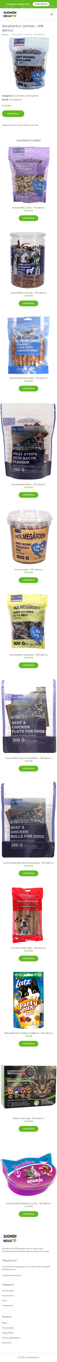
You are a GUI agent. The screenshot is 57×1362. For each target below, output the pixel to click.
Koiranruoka (8, 1295)
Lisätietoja (13, 113)
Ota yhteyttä (8, 1328)
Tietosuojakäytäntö (11, 1337)
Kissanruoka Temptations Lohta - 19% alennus (28, 1203)
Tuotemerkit (19, 95)
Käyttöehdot (8, 1332)
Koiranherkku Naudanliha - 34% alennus (28, 654)
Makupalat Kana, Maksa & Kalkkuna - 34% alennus (28, 1033)
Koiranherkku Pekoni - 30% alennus (28, 484)
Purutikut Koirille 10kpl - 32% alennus (28, 948)
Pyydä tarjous (41, 4)
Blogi (4, 1323)
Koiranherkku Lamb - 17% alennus (28, 207)
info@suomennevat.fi (12, 1275)
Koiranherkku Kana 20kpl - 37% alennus (28, 378)
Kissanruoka (8, 1290)
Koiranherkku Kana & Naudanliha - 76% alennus (29, 758)
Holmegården (32, 95)
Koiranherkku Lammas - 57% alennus (28, 292)
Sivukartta (6, 1342)
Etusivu (5, 34)
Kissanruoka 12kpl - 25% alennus (28, 1118)
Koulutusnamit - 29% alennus (28, 569)
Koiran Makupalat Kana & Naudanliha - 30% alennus (28, 863)
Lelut (4, 1300)
